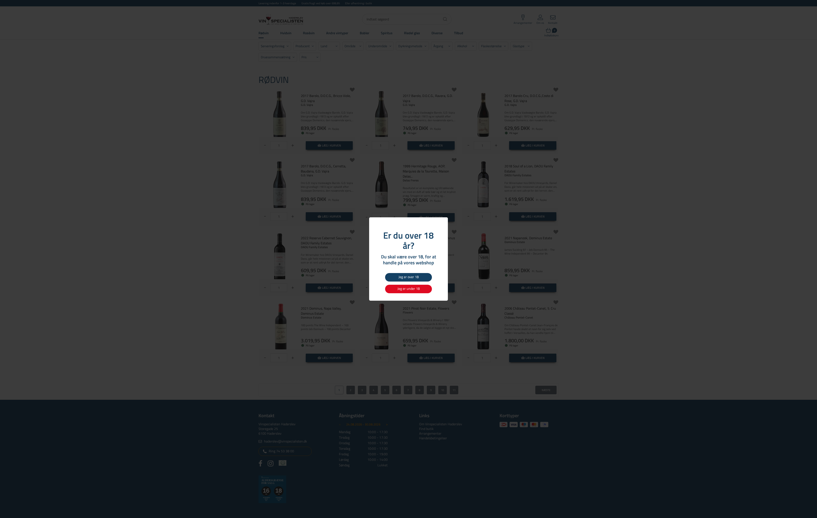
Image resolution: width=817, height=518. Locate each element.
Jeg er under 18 (408, 288)
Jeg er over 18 (409, 276)
